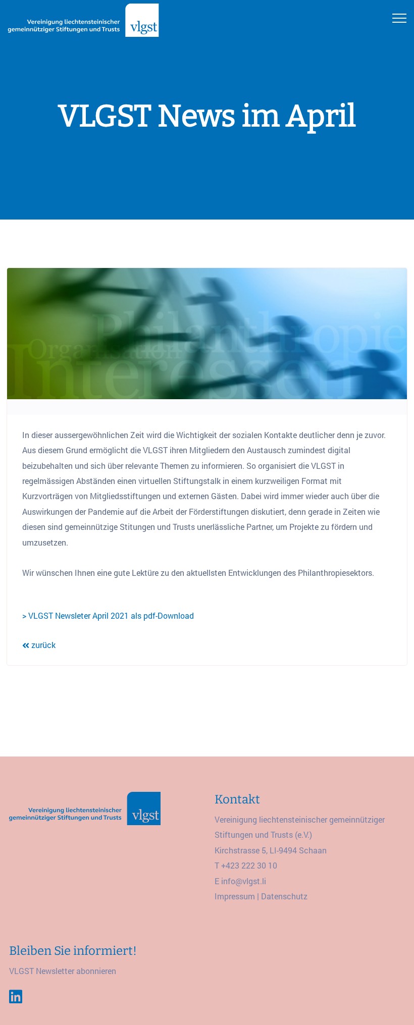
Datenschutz (284, 896)
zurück (42, 644)
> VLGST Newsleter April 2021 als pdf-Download (108, 615)
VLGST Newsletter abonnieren (62, 970)
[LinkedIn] (15, 996)
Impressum (235, 896)
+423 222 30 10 (249, 865)
